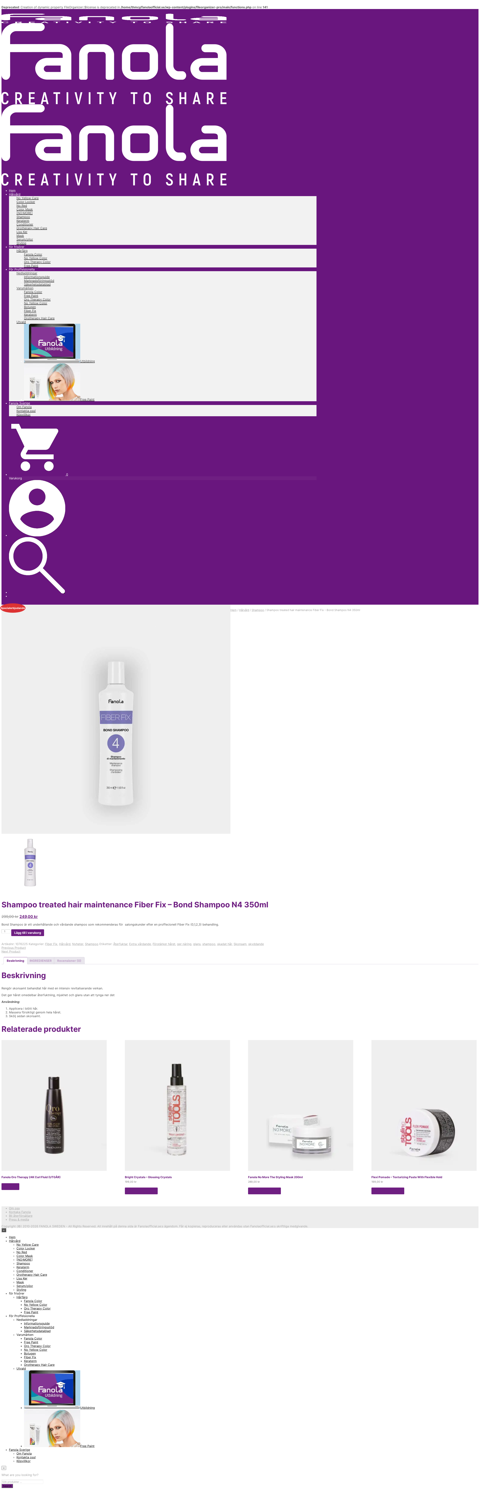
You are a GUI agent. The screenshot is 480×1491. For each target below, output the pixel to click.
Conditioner (24, 224)
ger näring (184, 944)
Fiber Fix (30, 310)
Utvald (21, 322)
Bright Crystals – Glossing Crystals (148, 1177)
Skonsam (240, 944)
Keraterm (22, 220)
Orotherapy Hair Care (31, 228)
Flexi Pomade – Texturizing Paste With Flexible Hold (406, 1177)
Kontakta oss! (26, 410)
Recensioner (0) (69, 961)
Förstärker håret (164, 944)
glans (197, 944)
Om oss (14, 1208)
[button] (38, 474)
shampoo (208, 944)
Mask (20, 235)
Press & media (19, 1219)
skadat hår (224, 944)
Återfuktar (120, 944)
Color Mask (24, 209)
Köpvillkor (23, 414)
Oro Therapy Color (37, 262)
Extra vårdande (140, 944)
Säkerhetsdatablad (37, 284)
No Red (21, 205)
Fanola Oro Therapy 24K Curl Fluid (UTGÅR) (31, 1177)
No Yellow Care (27, 198)
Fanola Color (33, 254)
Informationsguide (37, 277)
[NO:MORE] (24, 213)
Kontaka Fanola (20, 1212)
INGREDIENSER (41, 961)
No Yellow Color (35, 258)
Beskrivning (15, 961)
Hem (12, 190)
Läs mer (10, 1186)
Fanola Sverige (19, 403)
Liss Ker (21, 232)
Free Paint (31, 265)
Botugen (30, 307)
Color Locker (25, 202)
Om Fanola (24, 407)
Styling (21, 243)
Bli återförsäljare (20, 1216)
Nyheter (77, 944)
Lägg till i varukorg (141, 1191)
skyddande (256, 944)
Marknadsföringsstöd (39, 280)
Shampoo (23, 217)
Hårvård (14, 194)
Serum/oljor (24, 239)
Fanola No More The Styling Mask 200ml (275, 1177)
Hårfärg (22, 250)
